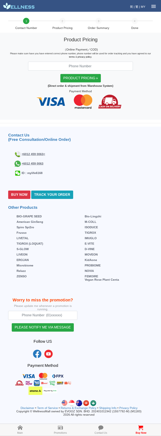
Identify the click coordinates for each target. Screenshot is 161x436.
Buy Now (19, 194)
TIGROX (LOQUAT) (30, 243)
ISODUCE (91, 227)
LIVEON (22, 254)
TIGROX (90, 232)
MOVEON (91, 254)
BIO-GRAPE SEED (29, 216)
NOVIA (89, 270)
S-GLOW (23, 249)
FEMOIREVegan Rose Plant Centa (102, 278)
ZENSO (22, 276)
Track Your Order (52, 194)
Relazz (21, 270)
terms (72, 57)
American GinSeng (30, 221)
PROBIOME (93, 265)
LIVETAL (23, 238)
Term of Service (47, 408)
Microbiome (25, 265)
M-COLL (90, 221)
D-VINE (90, 249)
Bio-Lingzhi (93, 216)
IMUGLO (91, 238)
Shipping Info (108, 408)
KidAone (91, 260)
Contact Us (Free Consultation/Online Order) (39, 137)
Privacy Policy (128, 408)
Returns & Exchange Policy (78, 408)
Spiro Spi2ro (25, 227)
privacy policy (84, 57)
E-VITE (89, 243)
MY (143, 6)
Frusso (22, 232)
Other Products (23, 207)
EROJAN (23, 260)
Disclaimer (27, 408)
